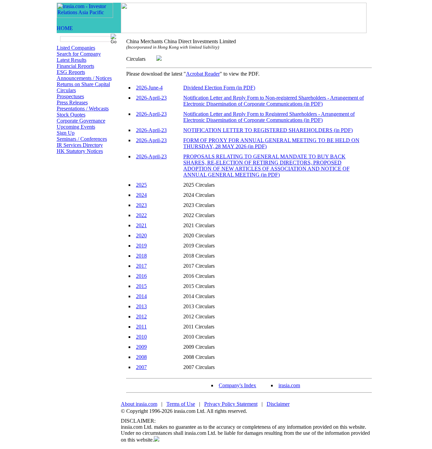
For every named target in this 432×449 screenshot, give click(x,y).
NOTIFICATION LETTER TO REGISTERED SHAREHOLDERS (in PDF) (268, 130)
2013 (141, 306)
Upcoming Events (76, 127)
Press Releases (72, 102)
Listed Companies (76, 48)
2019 (141, 245)
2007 (141, 367)
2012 (141, 316)
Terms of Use (180, 404)
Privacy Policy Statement (231, 404)
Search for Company (79, 54)
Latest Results (71, 60)
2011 (141, 326)
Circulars (66, 90)
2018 (141, 256)
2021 (141, 225)
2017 (141, 266)
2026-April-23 (151, 98)
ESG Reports (71, 72)
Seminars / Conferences (82, 139)
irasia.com (289, 385)
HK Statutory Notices (80, 151)
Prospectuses (70, 96)
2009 (141, 347)
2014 (141, 296)
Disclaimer (278, 404)
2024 (141, 195)
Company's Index (237, 385)
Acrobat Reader (203, 74)
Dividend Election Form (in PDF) (219, 87)
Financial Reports (75, 66)
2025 (141, 185)
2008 (141, 357)
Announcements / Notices (84, 78)
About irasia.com (139, 404)
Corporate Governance (81, 121)
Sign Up (66, 133)
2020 (141, 235)
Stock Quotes (71, 114)
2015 (141, 286)
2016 (141, 276)
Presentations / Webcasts (83, 108)
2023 (141, 205)
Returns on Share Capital (83, 84)
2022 (141, 215)
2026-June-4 (149, 87)
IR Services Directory (80, 145)
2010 (141, 337)
